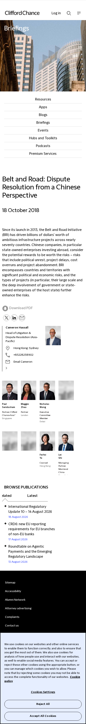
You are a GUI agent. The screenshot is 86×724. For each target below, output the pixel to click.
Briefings (43, 123)
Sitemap (10, 582)
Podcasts (43, 146)
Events (43, 130)
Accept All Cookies (43, 716)
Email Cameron (23, 361)
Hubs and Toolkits (43, 138)
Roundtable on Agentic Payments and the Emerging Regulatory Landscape (30, 552)
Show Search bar (69, 12)
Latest (32, 496)
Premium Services (43, 154)
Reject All (43, 704)
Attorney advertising (18, 608)
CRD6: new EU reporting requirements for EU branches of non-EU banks (31, 529)
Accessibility (13, 591)
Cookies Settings (43, 692)
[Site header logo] (36, 13)
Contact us (12, 625)
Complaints (12, 617)
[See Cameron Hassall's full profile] (11, 368)
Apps (43, 107)
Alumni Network (15, 600)
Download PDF (21, 308)
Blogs (43, 115)
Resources (43, 99)
